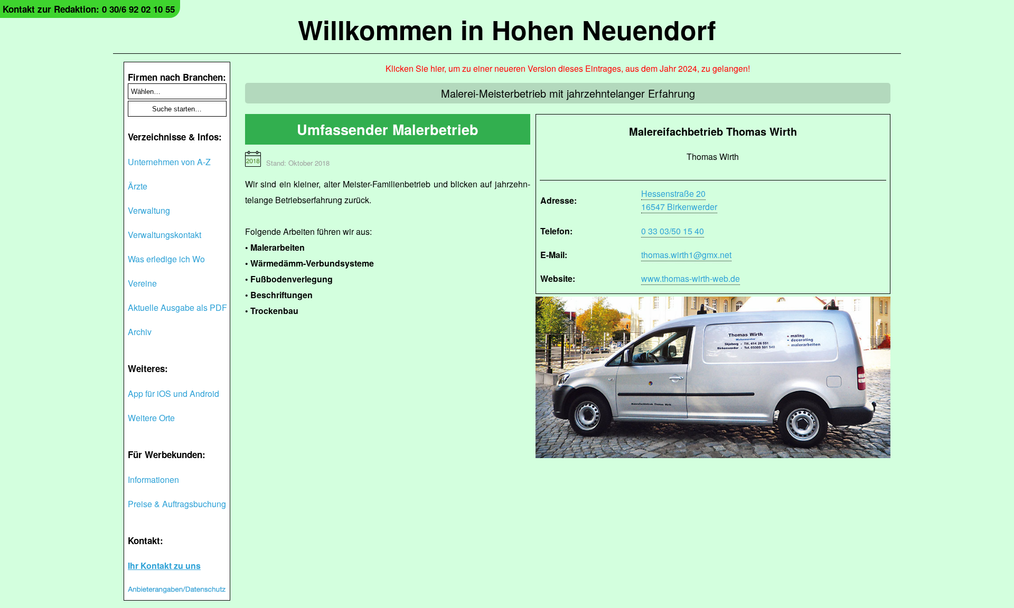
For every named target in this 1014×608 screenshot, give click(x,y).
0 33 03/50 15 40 (672, 231)
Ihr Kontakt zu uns (164, 565)
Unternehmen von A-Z (169, 162)
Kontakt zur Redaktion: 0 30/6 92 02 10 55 (89, 9)
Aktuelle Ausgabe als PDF (177, 307)
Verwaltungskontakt (164, 235)
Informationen (153, 479)
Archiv (140, 332)
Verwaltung (149, 210)
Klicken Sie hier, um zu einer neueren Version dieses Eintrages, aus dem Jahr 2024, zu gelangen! (568, 68)
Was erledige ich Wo (166, 259)
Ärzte (137, 186)
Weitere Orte (151, 418)
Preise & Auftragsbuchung (177, 504)
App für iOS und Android (173, 393)
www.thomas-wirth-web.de (690, 278)
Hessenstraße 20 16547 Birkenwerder (679, 200)
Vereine (142, 283)
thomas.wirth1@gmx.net (686, 255)
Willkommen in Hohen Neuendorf (507, 29)
